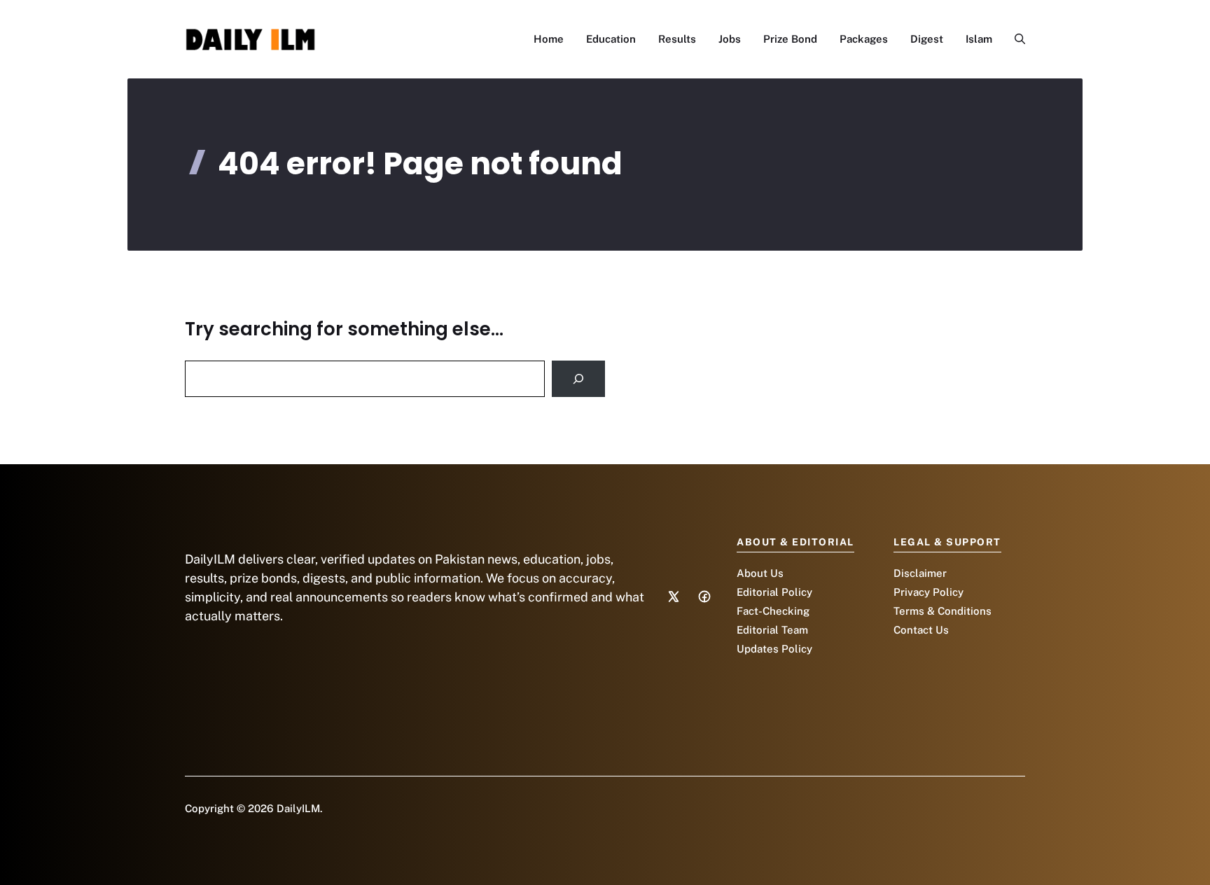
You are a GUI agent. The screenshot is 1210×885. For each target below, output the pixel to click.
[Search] (578, 379)
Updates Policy (774, 649)
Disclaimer (920, 573)
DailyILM (298, 808)
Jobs (729, 39)
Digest (926, 39)
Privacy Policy (928, 592)
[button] (1014, 39)
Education (611, 39)
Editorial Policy (774, 592)
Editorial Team (772, 630)
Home (549, 39)
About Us (760, 573)
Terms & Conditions (942, 611)
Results (677, 39)
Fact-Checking (773, 611)
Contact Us (921, 630)
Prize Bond (790, 39)
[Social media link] (674, 597)
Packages (864, 39)
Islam (979, 39)
